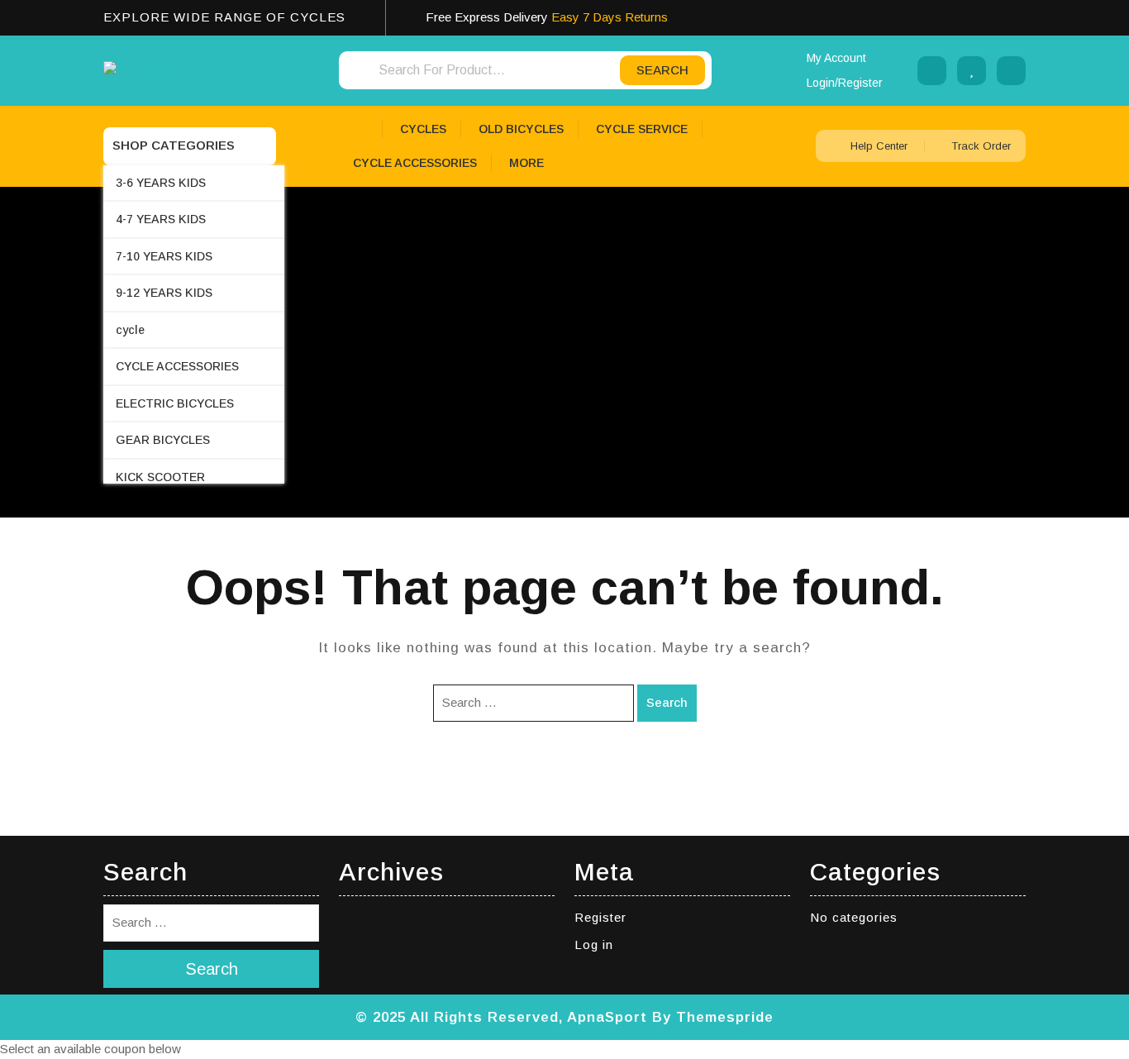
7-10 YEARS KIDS (164, 256)
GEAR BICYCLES (163, 439)
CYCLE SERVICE (642, 129)
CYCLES (423, 129)
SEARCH (662, 70)
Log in (593, 944)
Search (667, 702)
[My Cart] (1011, 70)
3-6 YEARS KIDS (161, 182)
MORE (526, 162)
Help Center (879, 146)
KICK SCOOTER (160, 477)
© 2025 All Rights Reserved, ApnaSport (501, 1017)
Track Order (979, 146)
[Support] (931, 70)
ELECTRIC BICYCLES (175, 403)
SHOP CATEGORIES (173, 145)
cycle (130, 329)
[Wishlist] (971, 70)
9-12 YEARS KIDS (164, 292)
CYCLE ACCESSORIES (177, 366)
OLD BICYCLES (521, 129)
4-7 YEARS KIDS (161, 219)
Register (600, 917)
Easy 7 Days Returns (609, 17)
